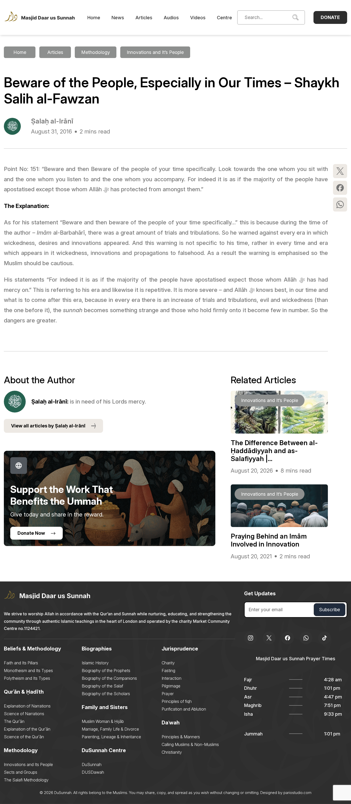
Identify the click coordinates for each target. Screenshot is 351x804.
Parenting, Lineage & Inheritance (111, 736)
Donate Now (31, 533)
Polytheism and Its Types (27, 678)
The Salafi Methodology (26, 779)
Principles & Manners (181, 736)
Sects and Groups (20, 772)
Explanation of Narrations (27, 706)
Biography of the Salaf (102, 685)
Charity (168, 662)
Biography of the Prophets (106, 670)
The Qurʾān (14, 721)
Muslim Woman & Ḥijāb (103, 721)
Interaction (171, 678)
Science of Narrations (24, 713)
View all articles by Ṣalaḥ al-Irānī (48, 425)
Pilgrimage (171, 685)
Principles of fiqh (177, 701)
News (118, 17)
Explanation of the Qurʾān (27, 729)
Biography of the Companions (109, 678)
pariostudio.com (297, 792)
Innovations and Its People (28, 764)
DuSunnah (91, 764)
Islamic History (95, 662)
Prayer (168, 693)
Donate (330, 17)
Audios (171, 17)
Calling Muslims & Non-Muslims (190, 744)
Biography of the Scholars (106, 693)
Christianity (172, 752)
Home (93, 17)
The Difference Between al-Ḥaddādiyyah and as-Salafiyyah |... (274, 451)
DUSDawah (93, 772)
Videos (198, 17)
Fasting (168, 670)
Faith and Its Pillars (21, 662)
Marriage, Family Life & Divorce (110, 729)
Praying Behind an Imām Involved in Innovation (269, 540)
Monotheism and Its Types (28, 670)
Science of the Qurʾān (24, 736)
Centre (224, 17)
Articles (143, 17)
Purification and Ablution (184, 709)
